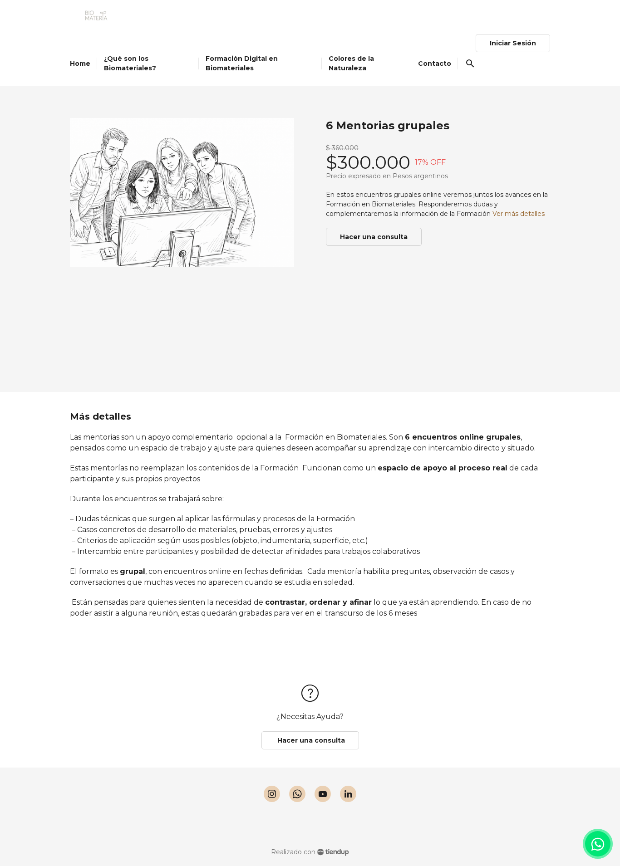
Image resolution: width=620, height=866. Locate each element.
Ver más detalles (518, 214)
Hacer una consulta (374, 237)
